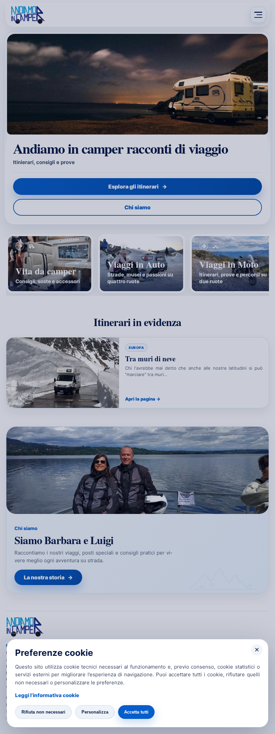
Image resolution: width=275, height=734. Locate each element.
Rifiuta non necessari (43, 712)
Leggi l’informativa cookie (47, 695)
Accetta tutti (136, 712)
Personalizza (94, 712)
